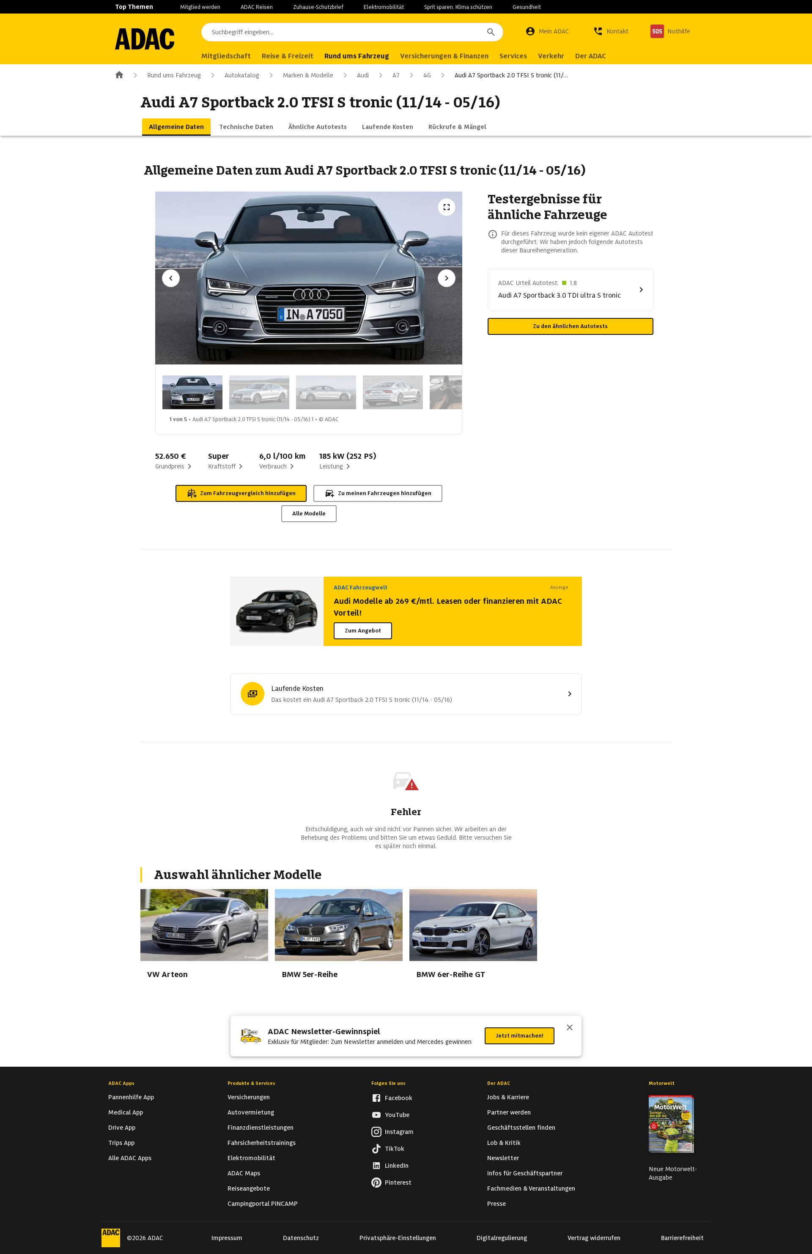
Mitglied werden (200, 7)
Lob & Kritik (504, 1143)
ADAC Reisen (257, 7)
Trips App (121, 1143)
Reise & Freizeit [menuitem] (287, 56)
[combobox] (352, 32)
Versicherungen (249, 1097)
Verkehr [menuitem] (551, 56)
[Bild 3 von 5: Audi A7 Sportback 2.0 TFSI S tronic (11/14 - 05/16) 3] (326, 392)
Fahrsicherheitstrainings (262, 1143)
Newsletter (503, 1158)
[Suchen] (491, 32)
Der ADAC (498, 1083)
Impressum (226, 1238)
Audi (363, 75)
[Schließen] (570, 1028)
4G (427, 75)
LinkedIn (397, 1165)
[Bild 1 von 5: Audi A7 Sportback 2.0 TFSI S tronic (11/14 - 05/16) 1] (192, 392)
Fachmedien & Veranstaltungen (531, 1188)
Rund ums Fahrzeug (174, 75)
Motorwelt (662, 1083)
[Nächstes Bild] (446, 278)
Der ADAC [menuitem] (590, 56)
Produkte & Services (251, 1083)
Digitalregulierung (502, 1238)
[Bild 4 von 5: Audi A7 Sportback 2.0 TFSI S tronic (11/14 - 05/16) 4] (393, 392)
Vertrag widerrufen (594, 1238)
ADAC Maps (244, 1173)
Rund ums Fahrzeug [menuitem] (356, 56)
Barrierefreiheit (682, 1238)
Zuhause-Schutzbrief (318, 7)
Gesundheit (527, 7)
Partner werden (509, 1112)
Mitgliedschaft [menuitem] (226, 56)
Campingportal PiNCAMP (263, 1203)
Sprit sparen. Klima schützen (458, 7)
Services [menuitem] (513, 56)
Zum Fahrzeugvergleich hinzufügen (248, 493)
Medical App (125, 1112)
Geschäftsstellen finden (521, 1127)
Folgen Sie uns (388, 1083)
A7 (396, 75)
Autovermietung (251, 1112)
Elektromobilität (384, 7)
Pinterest (398, 1182)
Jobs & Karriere (508, 1097)
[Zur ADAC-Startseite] (144, 38)
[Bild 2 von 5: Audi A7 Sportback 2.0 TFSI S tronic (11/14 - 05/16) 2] (259, 392)
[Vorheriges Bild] (171, 278)
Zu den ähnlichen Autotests (570, 326)
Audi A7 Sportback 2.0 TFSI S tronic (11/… (511, 75)
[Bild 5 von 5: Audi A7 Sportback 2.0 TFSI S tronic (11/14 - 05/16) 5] (460, 392)
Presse (496, 1203)
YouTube (397, 1115)
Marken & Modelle (308, 75)
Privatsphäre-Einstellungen (397, 1238)
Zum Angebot (363, 630)
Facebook (398, 1098)
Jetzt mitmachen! (519, 1035)
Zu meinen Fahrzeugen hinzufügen (384, 493)
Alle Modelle (309, 513)
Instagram (399, 1132)
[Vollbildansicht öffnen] (446, 207)
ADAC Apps (121, 1083)
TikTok (394, 1149)
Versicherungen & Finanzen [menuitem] (444, 56)
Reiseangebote (249, 1188)
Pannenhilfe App (131, 1097)
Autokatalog (242, 75)
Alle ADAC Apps (129, 1158)
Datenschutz (301, 1238)
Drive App (121, 1127)
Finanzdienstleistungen (261, 1127)
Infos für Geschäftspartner (524, 1173)
